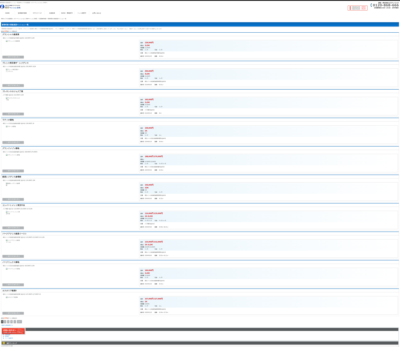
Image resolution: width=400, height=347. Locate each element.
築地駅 (158, 167)
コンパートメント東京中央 (13, 205)
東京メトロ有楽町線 (150, 53)
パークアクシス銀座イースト (14, 234)
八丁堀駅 (147, 110)
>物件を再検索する (7, 325)
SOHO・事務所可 (67, 13)
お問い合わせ (96, 13)
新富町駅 (158, 81)
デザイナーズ (37, 13)
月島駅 (158, 53)
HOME (7, 13)
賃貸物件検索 (22, 13)
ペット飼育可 (81, 13)
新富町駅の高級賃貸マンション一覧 (15, 25)
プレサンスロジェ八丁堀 (12, 91)
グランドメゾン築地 (10, 148)
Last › (19, 321)
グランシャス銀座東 (10, 34)
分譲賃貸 (52, 13)
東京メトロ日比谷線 (150, 138)
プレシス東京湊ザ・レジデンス (15, 63)
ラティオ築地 (8, 120)
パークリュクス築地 (10, 262)
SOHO (7, 336)
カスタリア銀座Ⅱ (9, 291)
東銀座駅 (158, 138)
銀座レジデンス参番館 (11, 177)
